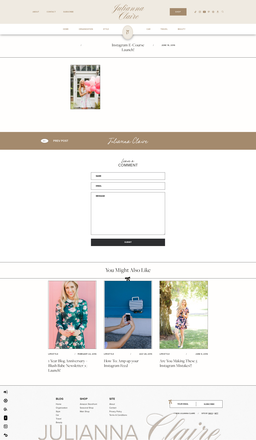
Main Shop (84, 411)
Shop (84, 399)
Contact (51, 11)
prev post (60, 141)
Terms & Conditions (118, 415)
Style (58, 411)
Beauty (59, 422)
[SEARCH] (223, 11)
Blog (59, 399)
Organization (62, 407)
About (36, 11)
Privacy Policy (115, 411)
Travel (58, 418)
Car (57, 415)
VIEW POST (72, 314)
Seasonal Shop (86, 407)
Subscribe (68, 11)
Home (58, 404)
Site (112, 399)
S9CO (210, 413)
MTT (216, 413)
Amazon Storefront (88, 404)
